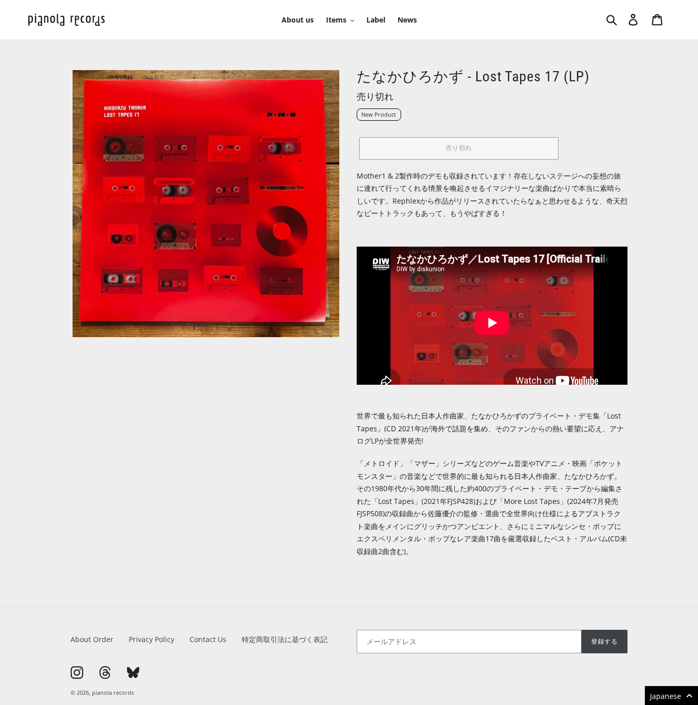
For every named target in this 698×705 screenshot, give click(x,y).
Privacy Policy (151, 639)
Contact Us (208, 639)
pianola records (113, 692)
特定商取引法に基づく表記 (285, 639)
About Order (92, 639)
